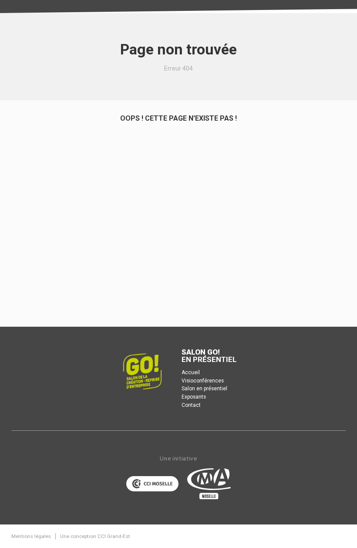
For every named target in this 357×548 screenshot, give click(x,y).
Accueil (191, 372)
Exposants (194, 397)
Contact (191, 405)
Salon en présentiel (204, 389)
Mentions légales (31, 536)
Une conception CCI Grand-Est (95, 536)
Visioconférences (203, 381)
